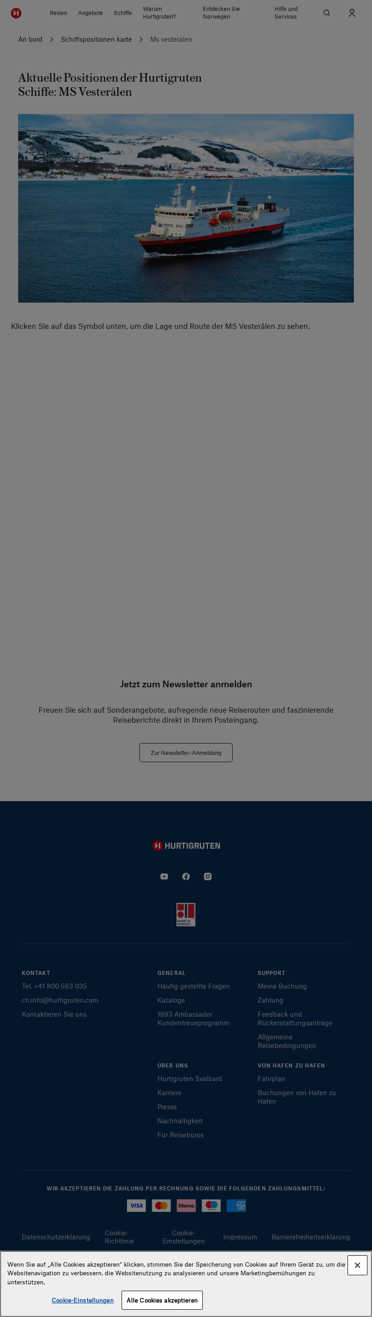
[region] (186, 1284)
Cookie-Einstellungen (83, 1300)
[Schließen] (357, 1265)
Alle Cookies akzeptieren (162, 1300)
